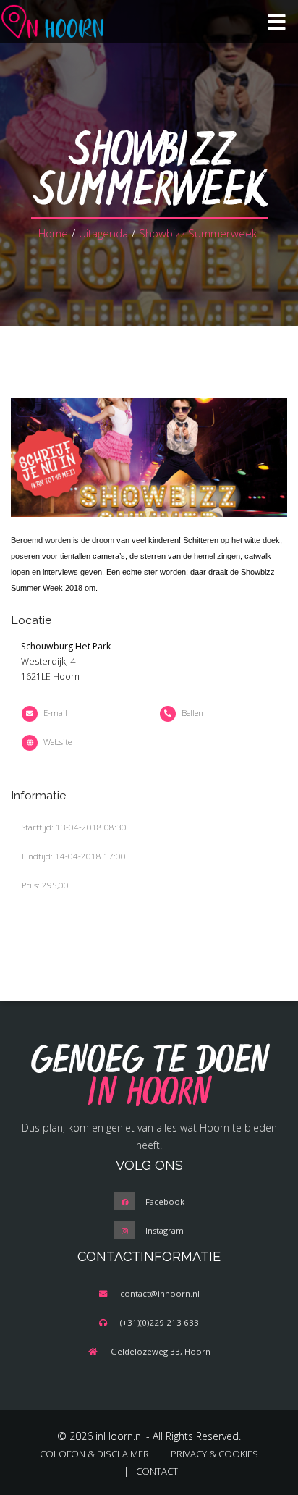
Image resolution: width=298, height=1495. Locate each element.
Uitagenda (103, 233)
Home (53, 233)
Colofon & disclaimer (94, 1453)
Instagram (164, 1230)
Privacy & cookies (214, 1453)
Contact (157, 1471)
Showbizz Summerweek (198, 233)
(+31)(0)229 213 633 (159, 1322)
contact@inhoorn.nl (160, 1293)
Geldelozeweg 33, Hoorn (160, 1351)
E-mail (55, 712)
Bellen (192, 712)
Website (57, 741)
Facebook (164, 1201)
